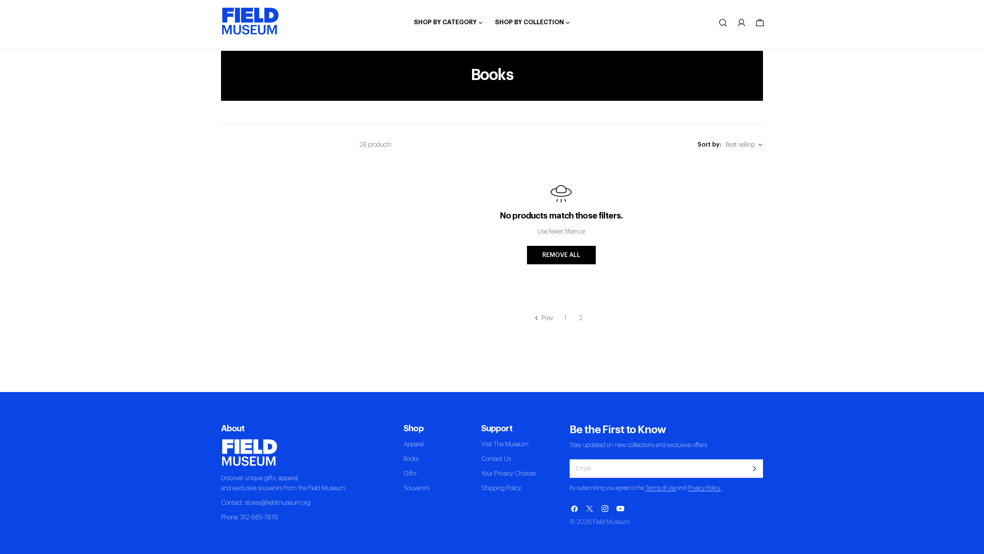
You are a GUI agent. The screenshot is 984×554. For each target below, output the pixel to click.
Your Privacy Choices (508, 474)
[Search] (723, 22)
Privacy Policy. (704, 488)
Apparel (414, 444)
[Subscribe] (754, 469)
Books (411, 459)
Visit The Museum (505, 444)
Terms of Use (660, 488)
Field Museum (611, 522)
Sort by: (709, 145)
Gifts (410, 474)
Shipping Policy (501, 488)
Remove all (561, 255)
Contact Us (496, 459)
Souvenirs (416, 488)
